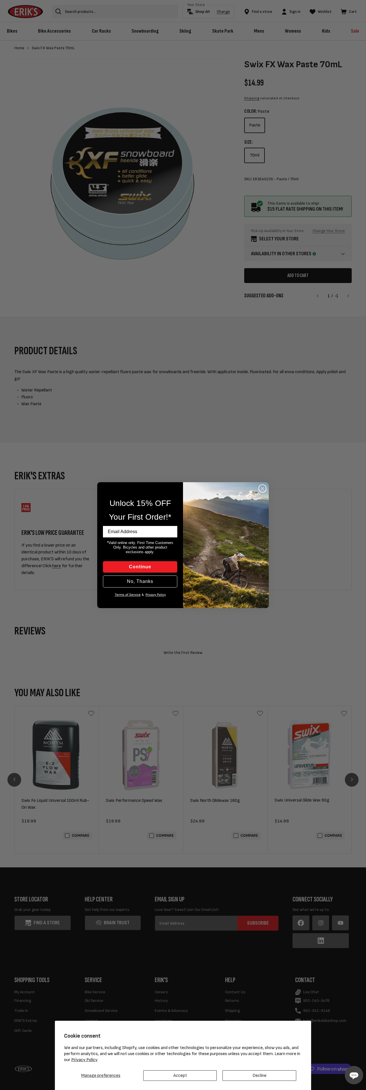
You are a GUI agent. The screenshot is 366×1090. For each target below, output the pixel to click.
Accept (180, 1075)
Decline (259, 1075)
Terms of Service (128, 595)
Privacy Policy (84, 1060)
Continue (140, 566)
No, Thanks (140, 581)
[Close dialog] (262, 488)
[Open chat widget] (354, 1075)
